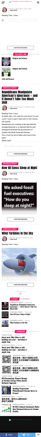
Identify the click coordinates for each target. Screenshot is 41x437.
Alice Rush (13, 10)
